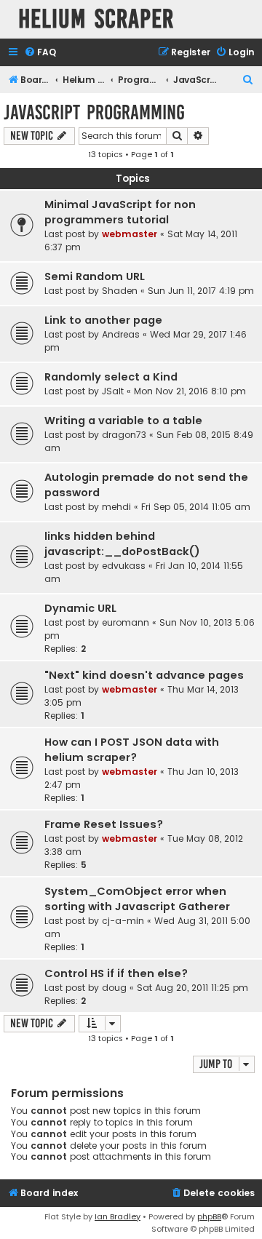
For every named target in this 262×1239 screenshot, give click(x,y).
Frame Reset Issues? (103, 824)
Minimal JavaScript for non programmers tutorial (120, 212)
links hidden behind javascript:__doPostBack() (122, 544)
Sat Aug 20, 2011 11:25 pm (192, 987)
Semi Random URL (94, 276)
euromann (125, 622)
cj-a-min (123, 921)
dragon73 (124, 435)
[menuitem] (40, 53)
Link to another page (103, 320)
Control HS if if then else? (116, 973)
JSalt (113, 391)
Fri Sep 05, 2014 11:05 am (195, 507)
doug (114, 987)
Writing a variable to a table (123, 420)
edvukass (124, 565)
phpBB (209, 1216)
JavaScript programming (94, 112)
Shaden (120, 290)
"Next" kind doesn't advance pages (144, 675)
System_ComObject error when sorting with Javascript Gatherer (137, 899)
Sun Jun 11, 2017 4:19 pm (201, 290)
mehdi (116, 507)
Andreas (121, 334)
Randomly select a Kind (111, 377)
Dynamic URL (80, 608)
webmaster (129, 234)
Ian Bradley (117, 1216)
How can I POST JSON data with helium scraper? (131, 750)
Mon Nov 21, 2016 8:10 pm (190, 391)
